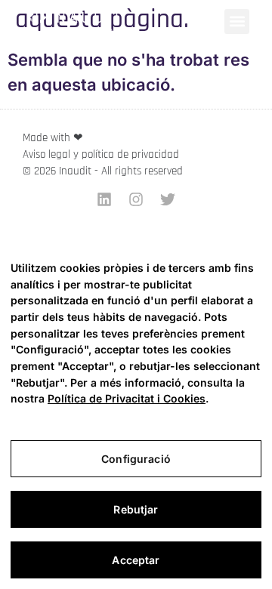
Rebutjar (135, 509)
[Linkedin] (104, 199)
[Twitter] (167, 199)
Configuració (136, 458)
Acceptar (135, 560)
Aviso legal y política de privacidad (101, 154)
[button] (236, 21)
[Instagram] (136, 199)
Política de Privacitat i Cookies (127, 398)
